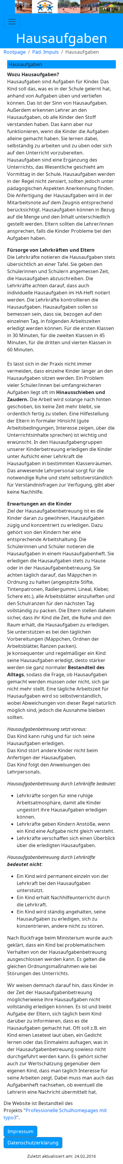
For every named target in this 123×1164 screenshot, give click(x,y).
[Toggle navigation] (12, 22)
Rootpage (15, 52)
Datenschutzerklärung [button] (33, 1142)
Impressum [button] (20, 1131)
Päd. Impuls (45, 52)
